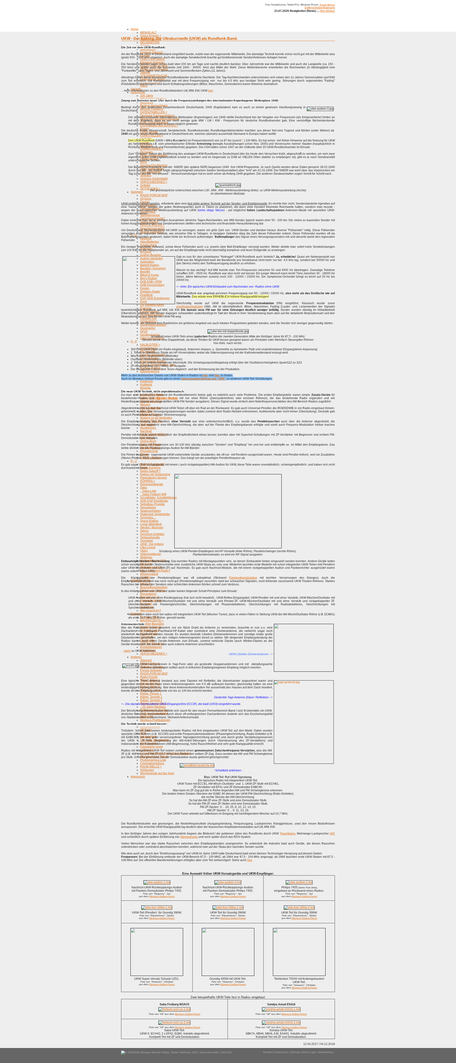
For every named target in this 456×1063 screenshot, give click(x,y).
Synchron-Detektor (152, 534)
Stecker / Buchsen (151, 527)
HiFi (332, 833)
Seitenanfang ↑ (326, 1052)
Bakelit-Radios (149, 265)
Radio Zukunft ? (150, 471)
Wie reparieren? (150, 610)
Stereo (144, 530)
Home (134, 29)
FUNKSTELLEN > (151, 135)
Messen (145, 404)
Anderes (136, 657)
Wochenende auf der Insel (157, 773)
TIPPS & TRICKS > (152, 225)
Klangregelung (149, 371)
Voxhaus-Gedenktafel (154, 178)
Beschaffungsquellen (153, 587)
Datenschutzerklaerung (320, 7)
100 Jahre (146, 95)
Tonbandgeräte (150, 537)
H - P (134, 341)
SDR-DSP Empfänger (154, 501)
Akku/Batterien (149, 241)
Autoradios (147, 261)
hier (210, 90)
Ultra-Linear (148, 547)
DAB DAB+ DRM (151, 281)
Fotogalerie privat (151, 746)
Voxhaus (145, 175)
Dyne (143, 301)
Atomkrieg (146, 102)
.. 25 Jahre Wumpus (153, 707)
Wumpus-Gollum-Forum (162, 896)
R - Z (134, 461)
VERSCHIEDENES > (153, 182)
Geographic (147, 328)
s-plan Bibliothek (151, 524)
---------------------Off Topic (150, 728)
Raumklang (287, 833)
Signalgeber (148, 507)
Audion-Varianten (151, 258)
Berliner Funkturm (151, 109)
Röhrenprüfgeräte (151, 484)
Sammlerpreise (150, 215)
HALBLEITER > (150, 344)
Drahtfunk (146, 295)
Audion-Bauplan (150, 255)
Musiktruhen (148, 427)
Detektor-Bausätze (152, 623)
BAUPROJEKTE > (151, 620)
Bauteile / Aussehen (153, 268)
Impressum (138, 776)
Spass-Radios (149, 520)
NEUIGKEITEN (149, 42)
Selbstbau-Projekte (152, 504)
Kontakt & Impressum (275, 1052)
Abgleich (146, 238)
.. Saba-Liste (148, 491)
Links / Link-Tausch (152, 59)
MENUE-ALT (148, 32)
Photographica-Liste (153, 760)
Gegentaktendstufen (153, 324)
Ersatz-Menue (327, 4)
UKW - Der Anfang (152, 544)
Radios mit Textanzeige (155, 474)
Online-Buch (148, 441)
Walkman (146, 557)
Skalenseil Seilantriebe (155, 514)
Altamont (146, 660)
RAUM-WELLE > (151, 766)
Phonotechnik (149, 451)
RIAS (143, 162)
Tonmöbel (146, 540)
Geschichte (138, 92)
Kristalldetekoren (151, 647)
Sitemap (294, 1052)
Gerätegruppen (150, 334)
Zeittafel (145, 185)
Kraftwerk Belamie (146, 386)
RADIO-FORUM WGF (154, 195)
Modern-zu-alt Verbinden (156, 418)
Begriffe (145, 271)
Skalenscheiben (150, 511)
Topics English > (150, 35)
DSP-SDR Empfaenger (155, 298)
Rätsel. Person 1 (151, 693)
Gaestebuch (148, 49)
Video (144, 550)
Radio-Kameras (150, 467)
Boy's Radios (148, 278)
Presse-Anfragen (151, 670)
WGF (195, 1052)
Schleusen (147, 770)
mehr (127, 651)
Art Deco (145, 198)
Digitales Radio (150, 291)
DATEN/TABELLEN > (153, 112)
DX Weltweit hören (152, 305)
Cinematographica (152, 763)
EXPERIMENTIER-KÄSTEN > (159, 125)
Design (144, 288)
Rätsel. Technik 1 (151, 697)
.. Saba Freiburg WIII (153, 494)
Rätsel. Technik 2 (151, 700)
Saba (143, 487)
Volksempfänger (150, 554)
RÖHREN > (147, 481)
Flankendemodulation (243, 577)
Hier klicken (327, 11)
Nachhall (146, 431)
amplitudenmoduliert (189, 306)
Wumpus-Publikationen (155, 720)
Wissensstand (149, 574)
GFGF (144, 331)
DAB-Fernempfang (152, 285)
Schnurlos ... (148, 517)
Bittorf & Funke (149, 275)
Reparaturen (148, 594)
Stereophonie (189, 837)
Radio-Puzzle (149, 677)
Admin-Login (308, 1052)
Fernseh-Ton (148, 318)
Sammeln (137, 192)
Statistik (145, 72)
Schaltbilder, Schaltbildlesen (158, 497)
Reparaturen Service (153, 477)
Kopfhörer (146, 381)
